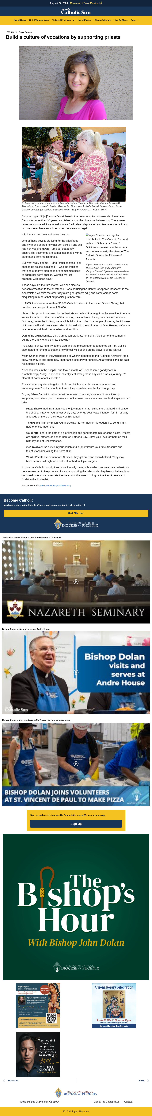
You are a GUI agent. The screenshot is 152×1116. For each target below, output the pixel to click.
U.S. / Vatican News (39, 20)
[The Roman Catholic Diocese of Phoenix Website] (76, 523)
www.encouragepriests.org (55, 485)
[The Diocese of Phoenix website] (76, 1093)
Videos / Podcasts (61, 20)
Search (134, 20)
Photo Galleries (103, 20)
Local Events (84, 20)
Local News (20, 20)
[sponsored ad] (38, 1005)
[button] (76, 582)
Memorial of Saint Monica (84, 3)
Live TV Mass (121, 20)
